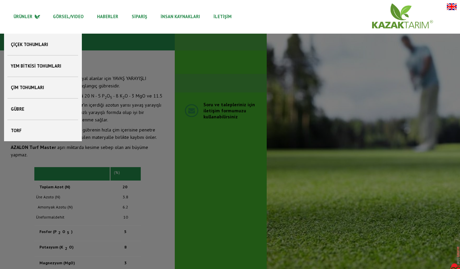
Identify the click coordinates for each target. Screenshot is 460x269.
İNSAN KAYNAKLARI (180, 17)
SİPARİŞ (139, 17)
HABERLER (107, 17)
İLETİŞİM (222, 17)
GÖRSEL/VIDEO (68, 17)
